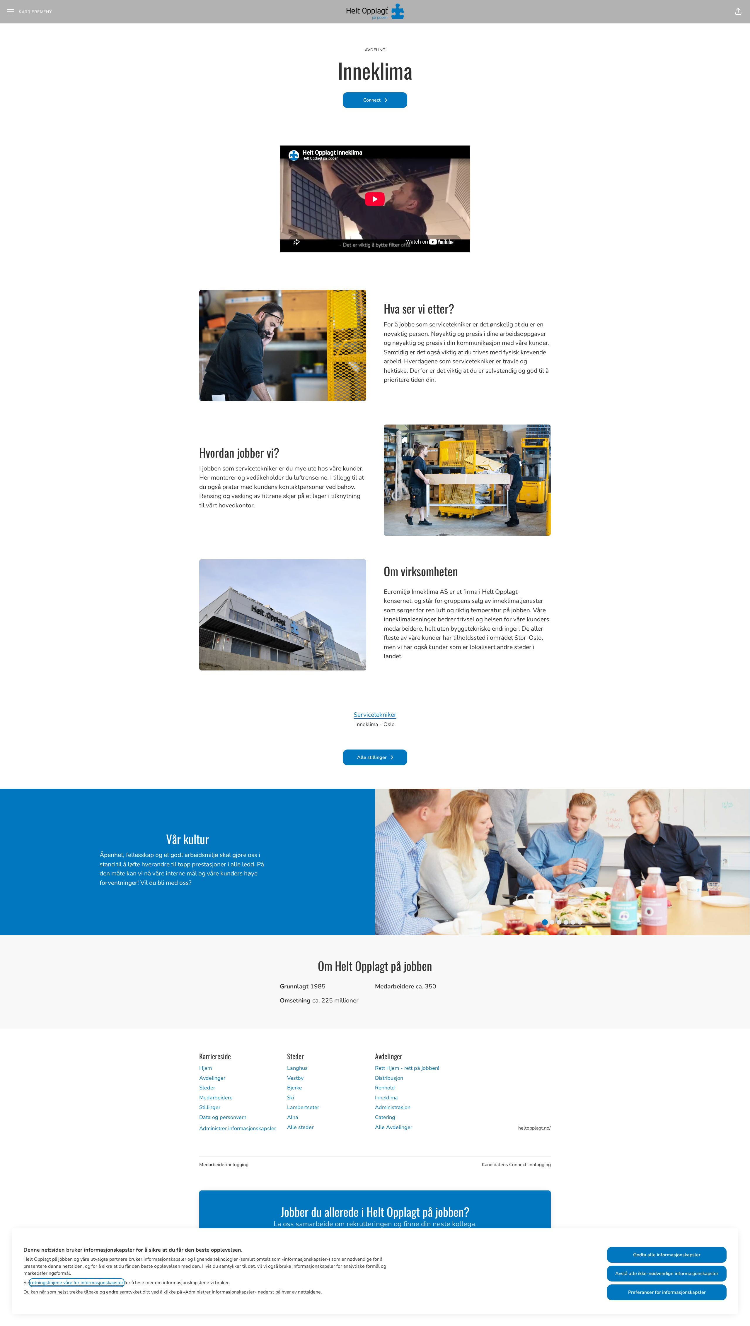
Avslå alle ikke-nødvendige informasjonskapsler (666, 1273)
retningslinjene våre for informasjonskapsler (76, 1282)
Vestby (295, 1078)
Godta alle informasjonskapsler (666, 1255)
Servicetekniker (375, 715)
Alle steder (300, 1127)
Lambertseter (303, 1107)
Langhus (297, 1068)
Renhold (385, 1087)
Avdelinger (212, 1078)
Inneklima (386, 1097)
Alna (292, 1117)
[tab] (545, 922)
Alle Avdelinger (393, 1127)
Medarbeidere (216, 1097)
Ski (290, 1097)
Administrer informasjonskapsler (237, 1128)
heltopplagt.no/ (534, 1128)
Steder (207, 1087)
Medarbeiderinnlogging (223, 1164)
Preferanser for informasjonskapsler (667, 1292)
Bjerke (294, 1087)
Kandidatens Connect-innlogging (516, 1164)
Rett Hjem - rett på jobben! (407, 1068)
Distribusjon (389, 1078)
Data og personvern (222, 1117)
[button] (738, 12)
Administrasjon (392, 1107)
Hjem (205, 1068)
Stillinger (209, 1107)
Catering (385, 1117)
